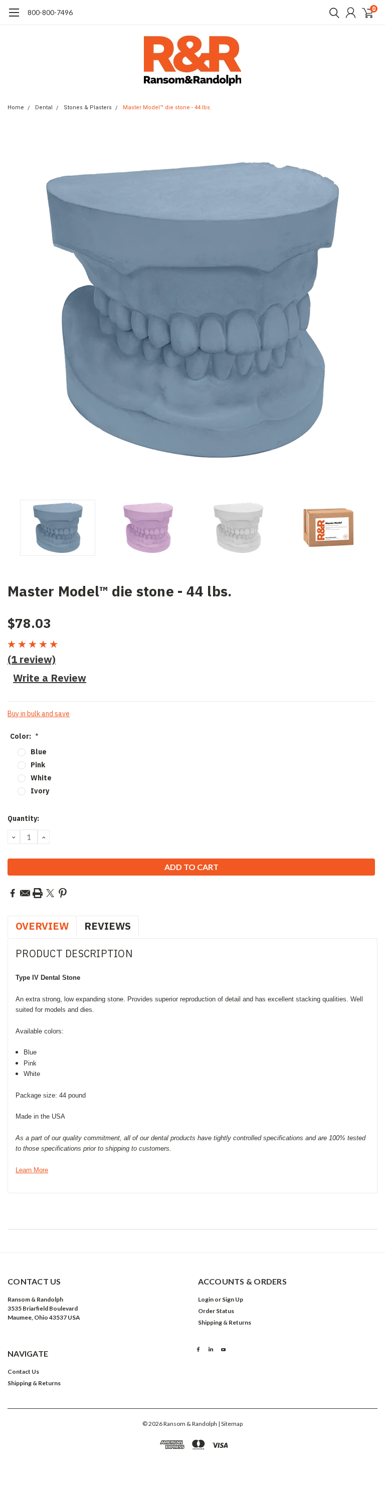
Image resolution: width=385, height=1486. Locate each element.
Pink (38, 764)
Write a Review (49, 678)
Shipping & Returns (224, 1322)
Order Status (216, 1311)
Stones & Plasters (88, 107)
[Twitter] (50, 893)
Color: (24, 736)
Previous (17, 309)
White (41, 777)
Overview (42, 926)
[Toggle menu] (14, 17)
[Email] (25, 893)
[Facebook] (13, 893)
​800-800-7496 (50, 12)
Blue (39, 751)
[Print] (38, 893)
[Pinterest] (63, 893)
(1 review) (32, 659)
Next (367, 309)
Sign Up (232, 1299)
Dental (44, 107)
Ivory (40, 790)
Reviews (107, 926)
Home (16, 107)
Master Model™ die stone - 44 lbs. (167, 107)
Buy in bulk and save (39, 713)
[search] (332, 12)
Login (206, 1299)
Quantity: (23, 818)
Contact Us (23, 1371)
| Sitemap (230, 1423)
